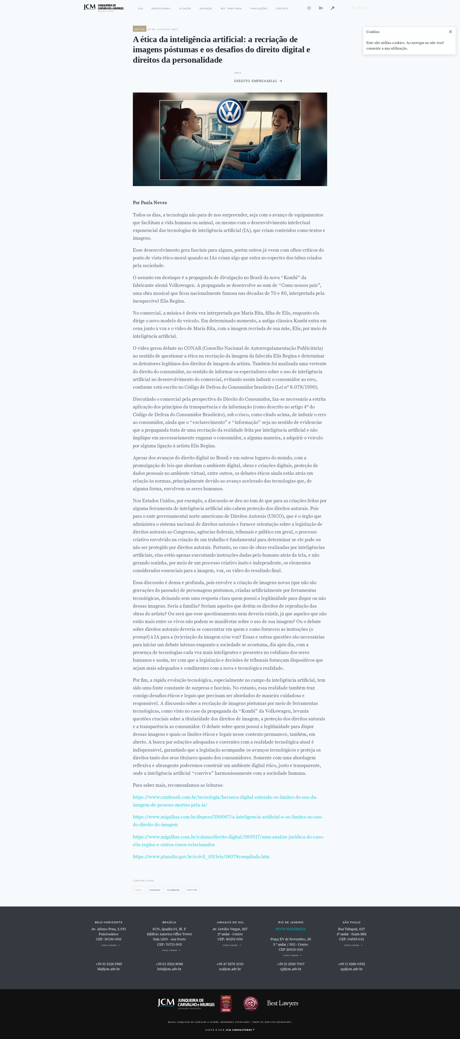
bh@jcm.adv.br (108, 969)
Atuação (185, 7)
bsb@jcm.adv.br (169, 969)
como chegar (108, 945)
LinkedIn (154, 889)
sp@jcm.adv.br (351, 969)
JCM (140, 7)
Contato (282, 7)
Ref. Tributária (231, 7)
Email (138, 889)
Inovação (205, 7)
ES (366, 8)
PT (360, 8)
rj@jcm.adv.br (290, 969)
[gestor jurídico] (333, 8)
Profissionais (161, 7)
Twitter (192, 889)
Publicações (258, 7)
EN (353, 8)
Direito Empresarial (255, 80)
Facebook (173, 889)
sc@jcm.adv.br (230, 969)
